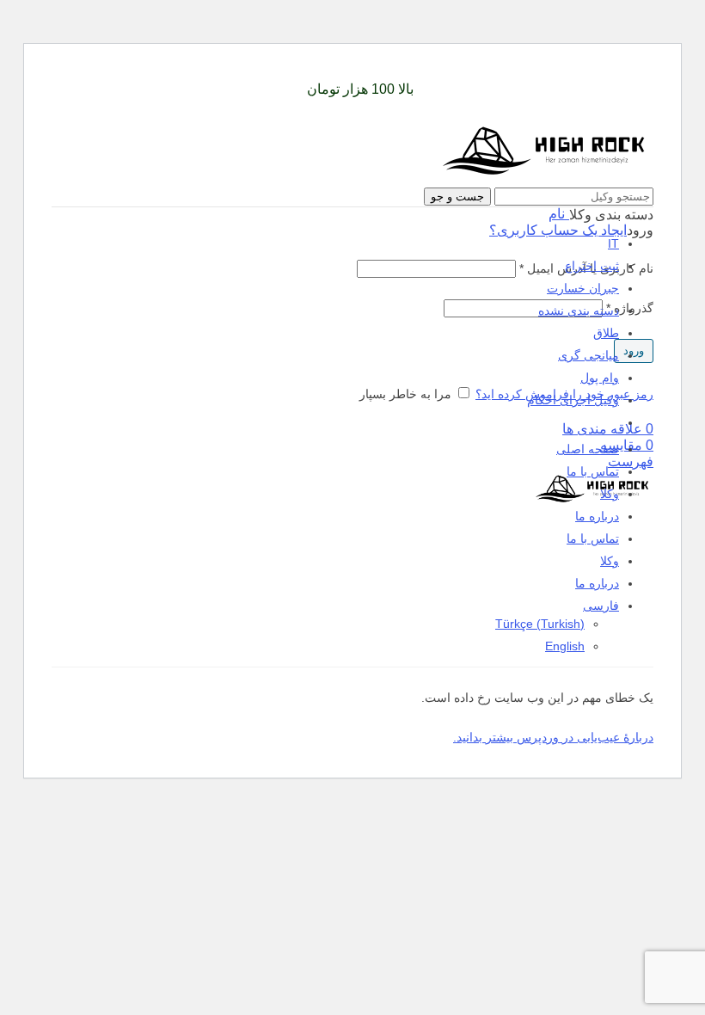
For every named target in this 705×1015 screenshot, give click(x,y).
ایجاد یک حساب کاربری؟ (558, 230)
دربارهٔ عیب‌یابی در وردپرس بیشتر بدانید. (553, 737)
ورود (633, 350)
